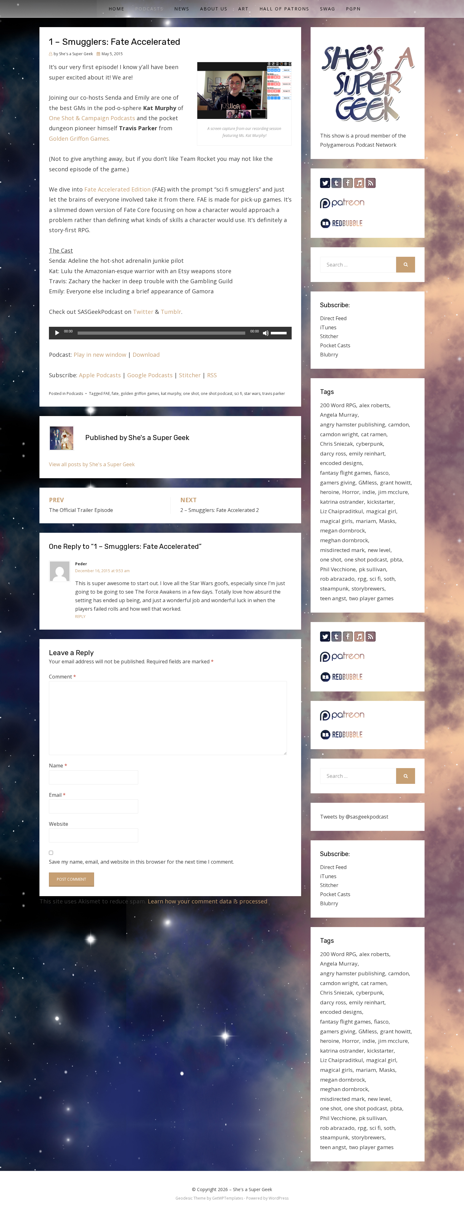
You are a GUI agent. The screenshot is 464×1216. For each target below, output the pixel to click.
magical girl (381, 511)
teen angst (333, 598)
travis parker (273, 393)
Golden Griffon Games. (79, 138)
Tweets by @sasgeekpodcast (354, 816)
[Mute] (266, 333)
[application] (170, 333)
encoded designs (341, 463)
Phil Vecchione (338, 569)
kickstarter (380, 501)
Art (243, 9)
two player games (371, 598)
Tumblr (171, 311)
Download (146, 354)
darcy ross (333, 453)
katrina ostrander (342, 501)
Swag (327, 9)
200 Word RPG (338, 405)
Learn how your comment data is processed (207, 901)
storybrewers (368, 588)
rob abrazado (337, 578)
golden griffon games (140, 393)
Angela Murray (339, 414)
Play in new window (100, 354)
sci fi (238, 393)
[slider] (280, 332)
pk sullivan (372, 569)
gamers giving (337, 482)
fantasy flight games (345, 472)
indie (368, 492)
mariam (366, 521)
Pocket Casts (335, 345)
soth (389, 578)
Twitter (143, 311)
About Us (214, 9)
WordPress (279, 1198)
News (181, 9)
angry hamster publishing (352, 424)
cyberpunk (369, 443)
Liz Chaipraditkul (341, 511)
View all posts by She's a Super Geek (92, 464)
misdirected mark (342, 550)
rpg (362, 578)
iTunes (328, 327)
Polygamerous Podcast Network (358, 144)
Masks (387, 521)
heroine (329, 492)
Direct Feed (333, 318)
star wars (252, 393)
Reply (80, 616)
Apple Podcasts (100, 375)
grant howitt (395, 482)
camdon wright (339, 434)
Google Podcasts (150, 375)
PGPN (353, 9)
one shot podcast (216, 393)
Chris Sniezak (336, 443)
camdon (398, 424)
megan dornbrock (342, 530)
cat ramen (373, 434)
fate (115, 393)
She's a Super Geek (252, 1189)
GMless (368, 482)
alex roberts (374, 405)
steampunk (334, 588)
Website (58, 823)
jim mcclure (393, 492)
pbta (396, 559)
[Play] (57, 333)
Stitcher (190, 375)
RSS (212, 375)
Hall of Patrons (284, 9)
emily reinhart (366, 453)
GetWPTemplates (227, 1198)
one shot (191, 393)
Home (116, 9)
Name (58, 765)
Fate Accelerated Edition (117, 189)
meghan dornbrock (344, 540)
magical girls (336, 521)
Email (57, 794)
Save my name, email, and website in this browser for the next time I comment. (141, 861)
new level (379, 550)
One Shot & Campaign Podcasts (92, 118)
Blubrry (329, 354)
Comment (62, 676)
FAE (107, 393)
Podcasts (149, 9)
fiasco (381, 472)
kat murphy (171, 393)
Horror (350, 492)
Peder (81, 564)
